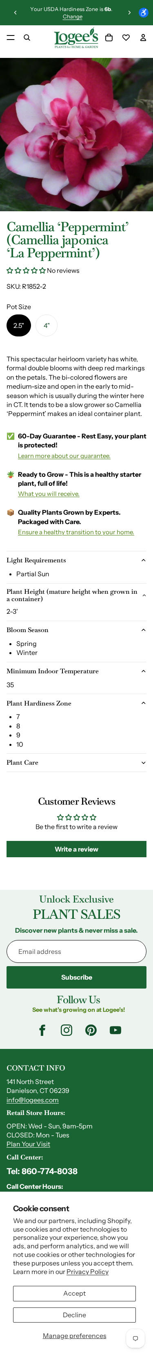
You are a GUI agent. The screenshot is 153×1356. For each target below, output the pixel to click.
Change (72, 16)
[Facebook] (42, 1030)
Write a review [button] (76, 849)
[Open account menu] (143, 37)
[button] (27, 270)
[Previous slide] (15, 13)
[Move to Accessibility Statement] (144, 13)
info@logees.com (33, 1100)
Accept (74, 1293)
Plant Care (22, 762)
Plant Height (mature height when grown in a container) (72, 595)
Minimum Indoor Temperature (53, 671)
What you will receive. (49, 494)
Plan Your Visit (28, 1144)
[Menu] (10, 37)
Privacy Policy (88, 1272)
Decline (74, 1315)
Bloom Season (28, 630)
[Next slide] (129, 13)
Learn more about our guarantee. (64, 456)
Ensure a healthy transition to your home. (76, 532)
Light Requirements (36, 560)
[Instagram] (66, 1030)
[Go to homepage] (76, 37)
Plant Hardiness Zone (39, 703)
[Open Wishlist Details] (126, 37)
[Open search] (27, 37)
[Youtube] (115, 1030)
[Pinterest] (91, 1030)
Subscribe (76, 977)
